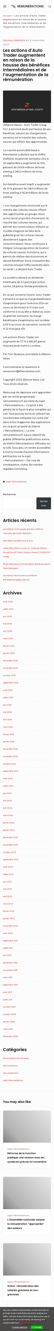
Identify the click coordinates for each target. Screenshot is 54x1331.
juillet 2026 (8, 609)
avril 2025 (7, 719)
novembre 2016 (10, 970)
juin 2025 (7, 705)
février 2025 (8, 734)
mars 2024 (8, 815)
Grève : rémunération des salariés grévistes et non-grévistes (23, 1290)
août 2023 (8, 867)
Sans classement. (11, 1073)
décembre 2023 (10, 837)
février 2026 (8, 646)
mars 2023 (8, 904)
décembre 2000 (10, 1036)
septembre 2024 (10, 771)
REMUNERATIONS (30, 6)
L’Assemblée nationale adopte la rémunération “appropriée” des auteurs (26, 1224)
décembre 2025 (10, 660)
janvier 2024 (9, 830)
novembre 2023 (10, 845)
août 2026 (8, 602)
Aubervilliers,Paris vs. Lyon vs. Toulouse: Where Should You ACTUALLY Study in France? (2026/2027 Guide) (26, 552)
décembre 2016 (10, 963)
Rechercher (9, 494)
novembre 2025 (10, 668)
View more (25, 1323)
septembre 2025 (10, 683)
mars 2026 (8, 638)
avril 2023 (7, 896)
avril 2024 (7, 808)
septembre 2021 (10, 941)
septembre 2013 (10, 985)
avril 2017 (7, 955)
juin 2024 (7, 793)
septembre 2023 (10, 859)
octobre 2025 (9, 675)
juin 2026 (7, 616)
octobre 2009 (9, 1014)
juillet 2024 (8, 786)
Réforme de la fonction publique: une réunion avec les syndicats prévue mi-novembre (26, 1158)
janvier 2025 (8, 741)
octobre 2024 (9, 764)
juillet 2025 (8, 697)
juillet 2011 (7, 999)
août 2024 (8, 778)
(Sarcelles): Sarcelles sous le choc (18, 541)
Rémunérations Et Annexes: (16, 1058)
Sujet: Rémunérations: (16, 481)
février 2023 (8, 911)
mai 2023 (7, 889)
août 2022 (8, 933)
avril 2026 (7, 631)
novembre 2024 (10, 756)
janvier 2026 (8, 653)
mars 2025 (8, 727)
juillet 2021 (8, 948)
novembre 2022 (10, 926)
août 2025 (8, 690)
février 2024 (8, 823)
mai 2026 (7, 624)
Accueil (7, 15)
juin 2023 (7, 882)
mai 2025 (7, 712)
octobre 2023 (9, 852)
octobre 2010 (9, 1007)
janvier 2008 (9, 1022)
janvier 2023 (9, 918)
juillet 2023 (8, 874)
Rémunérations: (10, 1066)
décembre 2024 (10, 749)
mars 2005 (8, 1029)
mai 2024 (7, 800)
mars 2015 (7, 977)
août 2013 (7, 992)
